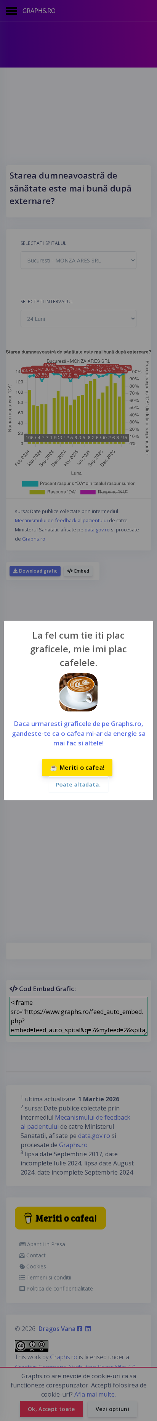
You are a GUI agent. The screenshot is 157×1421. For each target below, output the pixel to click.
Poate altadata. (78, 784)
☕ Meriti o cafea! (77, 767)
